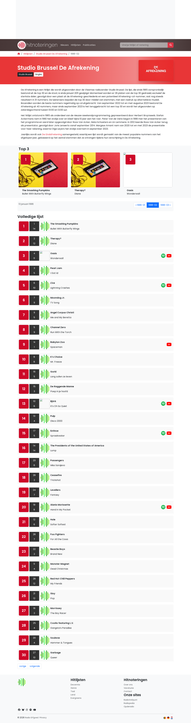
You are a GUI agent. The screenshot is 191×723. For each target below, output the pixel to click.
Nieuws (65, 45)
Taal (73, 691)
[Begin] (18, 53)
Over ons (128, 684)
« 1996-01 (140, 205)
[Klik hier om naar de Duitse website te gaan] (168, 718)
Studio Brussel (25, 74)
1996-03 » (166, 205)
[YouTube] (169, 256)
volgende (35, 666)
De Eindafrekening (52, 134)
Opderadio (129, 706)
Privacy (43, 717)
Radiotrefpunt (130, 699)
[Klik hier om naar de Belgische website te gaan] (165, 718)
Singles (38, 74)
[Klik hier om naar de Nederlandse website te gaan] (172, 718)
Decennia (75, 684)
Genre (74, 688)
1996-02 (152, 205)
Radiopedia (129, 703)
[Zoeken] (171, 45)
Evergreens (76, 698)
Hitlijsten (76, 45)
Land (73, 694)
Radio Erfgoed (31, 717)
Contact (128, 691)
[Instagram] (26, 710)
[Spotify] (163, 256)
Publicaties (89, 45)
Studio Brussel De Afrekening (51, 53)
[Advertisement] (95, 19)
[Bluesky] (23, 710)
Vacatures (129, 688)
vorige (22, 666)
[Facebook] (19, 710)
